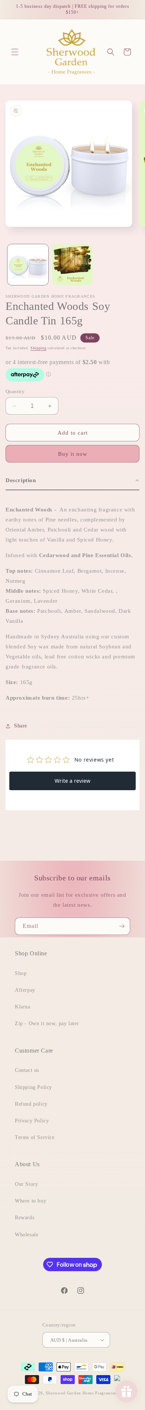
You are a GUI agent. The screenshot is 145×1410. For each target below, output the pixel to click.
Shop (20, 973)
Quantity (15, 391)
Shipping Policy (33, 1087)
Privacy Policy (32, 1120)
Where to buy (30, 1201)
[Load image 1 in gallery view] (27, 264)
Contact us (27, 1070)
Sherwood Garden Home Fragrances (81, 1393)
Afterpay (25, 990)
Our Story (26, 1184)
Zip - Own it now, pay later (47, 1023)
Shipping (38, 348)
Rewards (24, 1217)
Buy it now (72, 454)
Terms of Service (35, 1137)
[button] (15, 52)
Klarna (22, 1007)
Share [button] (20, 726)
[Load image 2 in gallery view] (72, 264)
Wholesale (26, 1234)
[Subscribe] (121, 926)
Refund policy (31, 1104)
